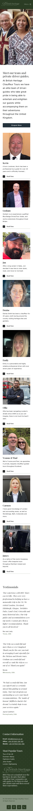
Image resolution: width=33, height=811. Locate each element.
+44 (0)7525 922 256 (16, 744)
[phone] (24, 807)
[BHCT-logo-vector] (10, 3)
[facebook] (9, 807)
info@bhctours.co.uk (15, 739)
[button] (16, 176)
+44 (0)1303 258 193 (15, 741)
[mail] (19, 807)
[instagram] (14, 807)
